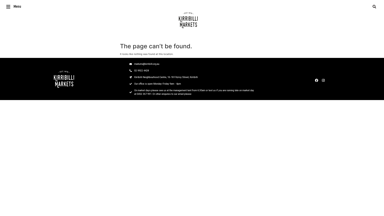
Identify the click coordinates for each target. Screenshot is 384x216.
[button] (374, 6)
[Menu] (8, 6)
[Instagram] (323, 80)
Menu (17, 6)
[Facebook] (316, 80)
